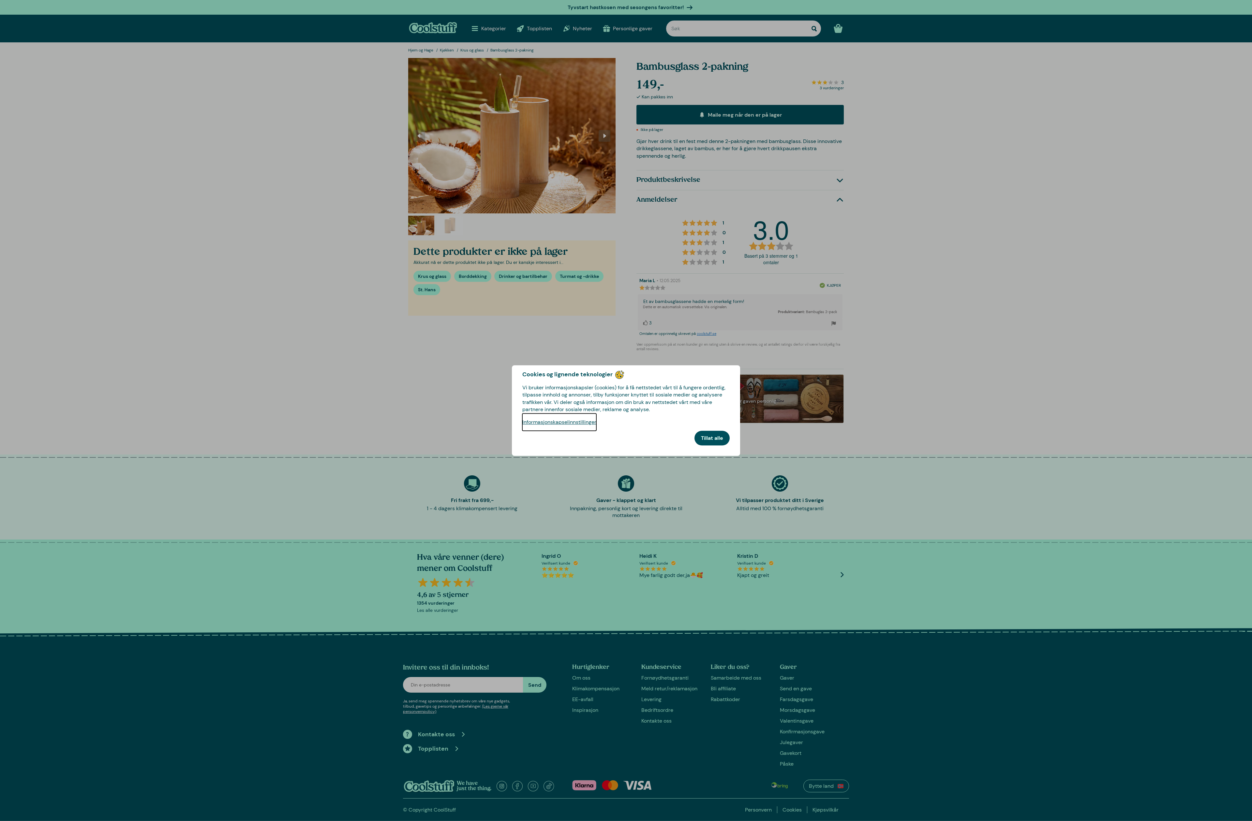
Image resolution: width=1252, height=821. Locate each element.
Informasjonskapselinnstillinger (559, 422)
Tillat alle (712, 438)
